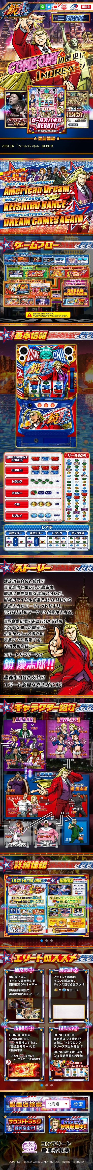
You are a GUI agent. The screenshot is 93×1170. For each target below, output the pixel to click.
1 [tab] (41, 940)
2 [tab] (46, 940)
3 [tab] (51, 940)
